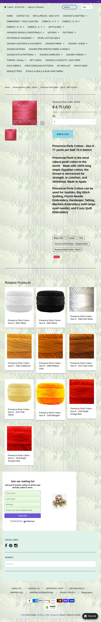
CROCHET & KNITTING (73, 16)
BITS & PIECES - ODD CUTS (46, 16)
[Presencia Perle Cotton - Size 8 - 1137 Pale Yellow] (19, 392)
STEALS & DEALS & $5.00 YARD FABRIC (44, 71)
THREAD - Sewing (15, 60)
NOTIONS (52, 33)
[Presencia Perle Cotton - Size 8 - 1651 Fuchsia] (10, 135)
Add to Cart (63, 134)
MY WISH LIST (63, 66)
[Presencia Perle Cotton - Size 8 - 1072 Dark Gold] (81, 346)
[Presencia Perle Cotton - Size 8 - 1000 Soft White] (81, 299)
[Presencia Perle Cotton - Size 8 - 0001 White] (19, 301)
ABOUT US (16, 588)
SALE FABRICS (14, 66)
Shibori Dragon (31, 615)
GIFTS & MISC (54, 27)
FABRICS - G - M (69, 21)
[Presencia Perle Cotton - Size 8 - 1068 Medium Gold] (50, 346)
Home (7, 87)
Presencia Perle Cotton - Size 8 (25, 87)
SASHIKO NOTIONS (16, 49)
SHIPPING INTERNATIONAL (41, 592)
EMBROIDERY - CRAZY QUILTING (22, 21)
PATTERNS (68, 33)
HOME (10, 16)
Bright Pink (58, 238)
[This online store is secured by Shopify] (50, 607)
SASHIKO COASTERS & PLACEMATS (24, 44)
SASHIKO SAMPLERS (50, 55)
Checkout (40, 7)
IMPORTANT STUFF (54, 588)
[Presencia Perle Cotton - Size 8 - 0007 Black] (50, 301)
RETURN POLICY (77, 588)
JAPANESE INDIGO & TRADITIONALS (24, 33)
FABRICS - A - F (49, 21)
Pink (81, 238)
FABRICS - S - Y (35, 27)
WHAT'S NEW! (80, 66)
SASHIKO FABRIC (53, 44)
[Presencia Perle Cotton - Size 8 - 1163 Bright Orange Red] (81, 392)
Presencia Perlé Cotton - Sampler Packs (71, 244)
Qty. (54, 116)
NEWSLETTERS (14, 71)
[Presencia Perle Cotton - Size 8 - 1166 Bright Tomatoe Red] (19, 438)
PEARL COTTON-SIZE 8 (49, 38)
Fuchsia (71, 238)
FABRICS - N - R (14, 27)
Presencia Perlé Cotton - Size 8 (67, 250)
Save (57, 257)
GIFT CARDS (36, 60)
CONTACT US (22, 16)
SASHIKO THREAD (75, 55)
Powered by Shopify (73, 615)
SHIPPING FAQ (16, 592)
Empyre (62, 615)
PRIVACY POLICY (67, 592)
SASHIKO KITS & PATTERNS (20, 55)
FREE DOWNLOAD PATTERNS (39, 66)
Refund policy (87, 592)
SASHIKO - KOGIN (76, 44)
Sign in (30, 7)
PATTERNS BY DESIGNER (19, 38)
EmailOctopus (30, 521)
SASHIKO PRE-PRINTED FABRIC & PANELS (49, 49)
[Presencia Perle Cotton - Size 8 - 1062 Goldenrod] (19, 346)
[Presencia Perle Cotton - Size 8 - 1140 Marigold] (50, 393)
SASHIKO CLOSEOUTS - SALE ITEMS (62, 60)
